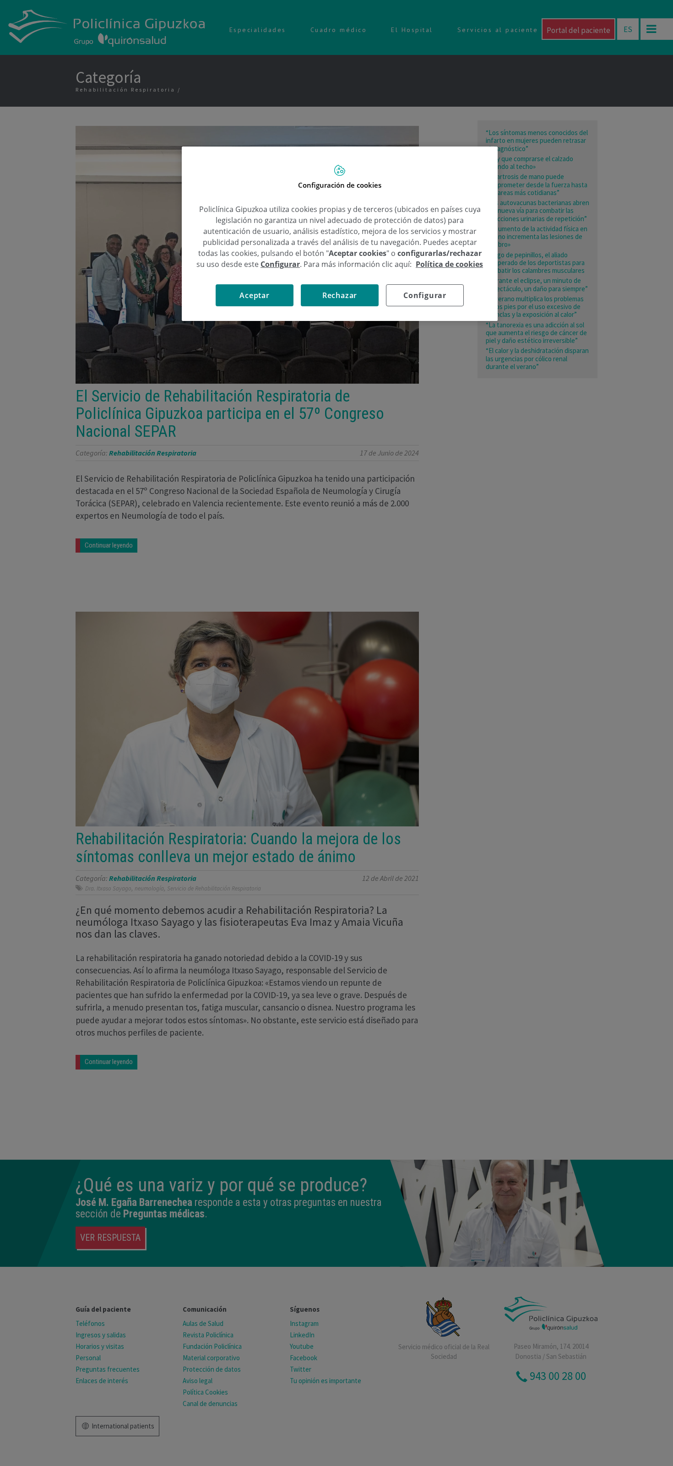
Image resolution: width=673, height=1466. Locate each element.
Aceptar (254, 295)
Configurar (424, 295)
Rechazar (339, 295)
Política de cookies (449, 264)
